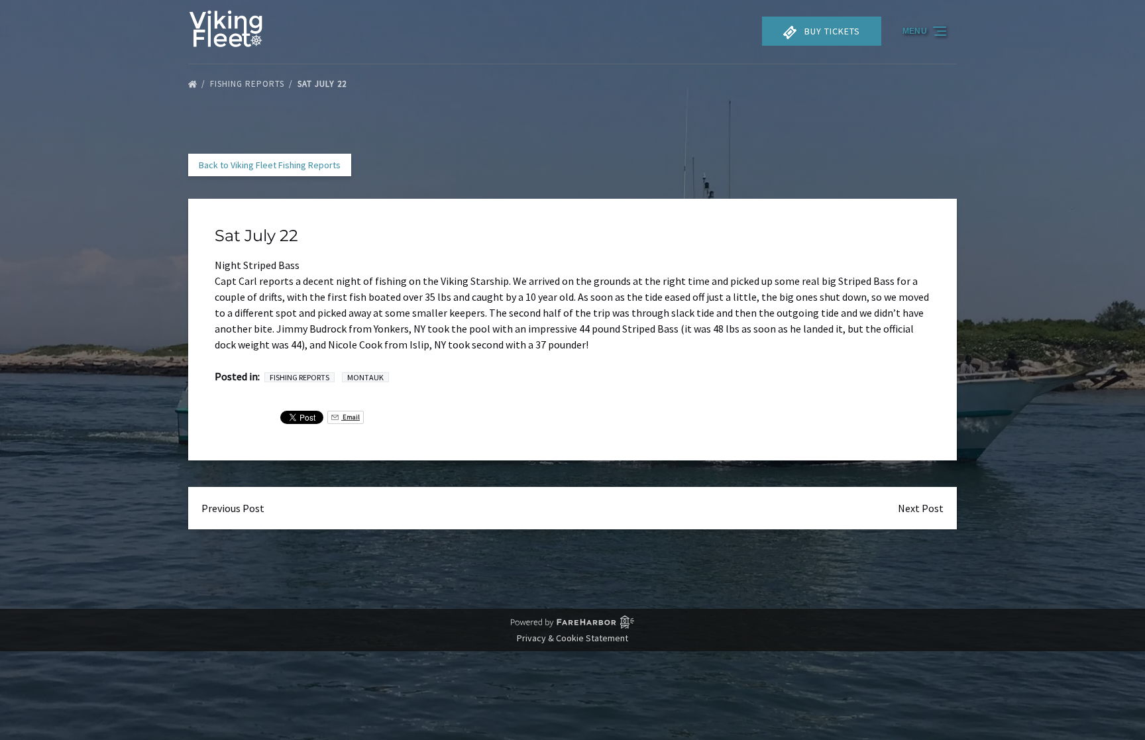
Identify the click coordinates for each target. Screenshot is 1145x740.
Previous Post (232, 508)
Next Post (921, 508)
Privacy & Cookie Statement (572, 638)
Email (350, 417)
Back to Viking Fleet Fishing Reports (270, 165)
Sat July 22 (323, 83)
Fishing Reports (248, 83)
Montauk (365, 377)
